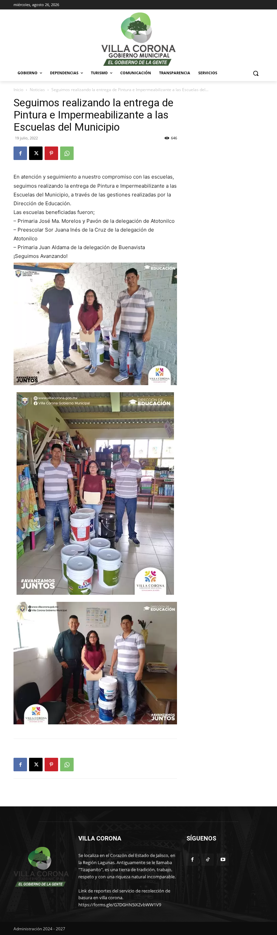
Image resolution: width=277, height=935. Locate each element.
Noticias (37, 89)
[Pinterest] (51, 153)
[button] (255, 73)
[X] (36, 153)
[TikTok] (207, 859)
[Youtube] (223, 859)
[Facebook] (20, 153)
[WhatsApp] (67, 153)
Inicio (18, 89)
